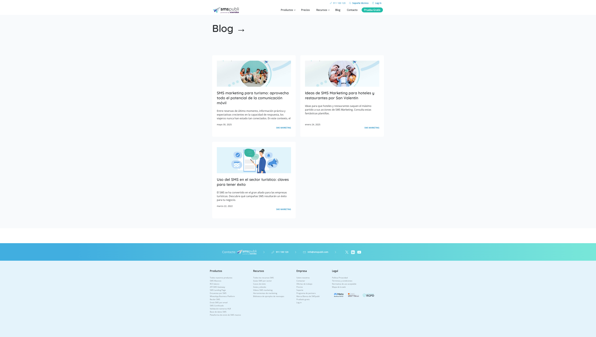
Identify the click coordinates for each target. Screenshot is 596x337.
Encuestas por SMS (218, 293)
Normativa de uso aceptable (344, 284)
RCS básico (214, 284)
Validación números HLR (220, 308)
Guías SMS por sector (262, 280)
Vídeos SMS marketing (263, 290)
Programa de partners (306, 293)
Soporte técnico (360, 3)
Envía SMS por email (219, 302)
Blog (337, 10)
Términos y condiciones (342, 280)
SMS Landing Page (218, 290)
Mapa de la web (339, 287)
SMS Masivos (215, 280)
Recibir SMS (215, 299)
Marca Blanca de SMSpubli (308, 296)
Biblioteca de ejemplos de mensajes (268, 296)
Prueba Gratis (372, 10)
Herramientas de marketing (265, 293)
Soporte (299, 290)
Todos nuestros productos (221, 277)
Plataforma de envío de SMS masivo (225, 315)
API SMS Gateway (217, 287)
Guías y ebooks (259, 287)
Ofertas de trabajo (304, 284)
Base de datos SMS (218, 311)
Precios (305, 10)
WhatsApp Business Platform (222, 296)
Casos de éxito (259, 284)
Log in (299, 302)
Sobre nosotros (303, 277)
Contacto (352, 10)
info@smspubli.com (318, 251)
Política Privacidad (340, 277)
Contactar (300, 280)
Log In (378, 3)
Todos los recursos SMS (263, 277)
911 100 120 (339, 3)
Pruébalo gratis (303, 299)
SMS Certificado (217, 305)
